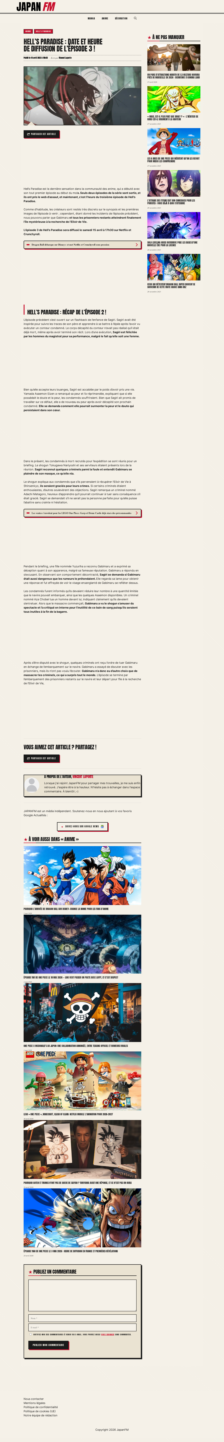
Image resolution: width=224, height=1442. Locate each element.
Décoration (121, 18)
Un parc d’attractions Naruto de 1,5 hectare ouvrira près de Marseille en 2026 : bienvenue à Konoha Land (173, 76)
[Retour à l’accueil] (36, 6)
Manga (91, 18)
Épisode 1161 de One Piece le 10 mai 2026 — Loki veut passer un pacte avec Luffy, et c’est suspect (71, 977)
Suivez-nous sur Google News (82, 826)
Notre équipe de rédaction (40, 1415)
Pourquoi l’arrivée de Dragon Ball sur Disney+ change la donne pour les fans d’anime (66, 908)
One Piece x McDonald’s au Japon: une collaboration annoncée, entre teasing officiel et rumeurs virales (76, 1045)
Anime (105, 18)
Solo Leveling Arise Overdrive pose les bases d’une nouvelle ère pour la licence (172, 244)
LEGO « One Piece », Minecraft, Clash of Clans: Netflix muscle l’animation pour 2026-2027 (68, 1114)
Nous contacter (34, 1398)
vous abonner (107, 1334)
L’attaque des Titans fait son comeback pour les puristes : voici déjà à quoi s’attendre (171, 202)
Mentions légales (34, 1403)
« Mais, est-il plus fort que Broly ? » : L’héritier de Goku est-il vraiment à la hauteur (172, 118)
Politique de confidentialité (41, 1407)
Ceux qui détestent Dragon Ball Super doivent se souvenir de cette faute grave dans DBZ (171, 286)
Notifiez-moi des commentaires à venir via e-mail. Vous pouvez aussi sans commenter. (82, 1334)
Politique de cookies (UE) (40, 1411)
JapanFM (123, 1429)
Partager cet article (43, 134)
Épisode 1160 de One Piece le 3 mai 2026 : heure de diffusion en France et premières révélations (71, 1251)
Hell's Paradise (43, 31)
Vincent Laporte (83, 776)
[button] (135, 18)
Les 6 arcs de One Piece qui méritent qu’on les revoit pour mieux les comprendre (173, 160)
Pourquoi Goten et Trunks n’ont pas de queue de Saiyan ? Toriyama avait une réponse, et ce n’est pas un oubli (78, 1182)
